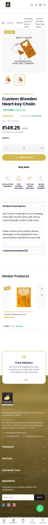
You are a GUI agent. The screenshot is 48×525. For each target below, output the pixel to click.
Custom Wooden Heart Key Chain (40, 22)
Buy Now (24, 167)
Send (39, 497)
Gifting (19, 22)
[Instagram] (8, 505)
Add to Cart (26, 157)
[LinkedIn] (3, 505)
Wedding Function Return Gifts (28, 22)
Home (10, 22)
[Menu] (44, 4)
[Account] (36, 4)
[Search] (31, 4)
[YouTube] (14, 505)
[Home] (3, 23)
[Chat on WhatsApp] (40, 508)
